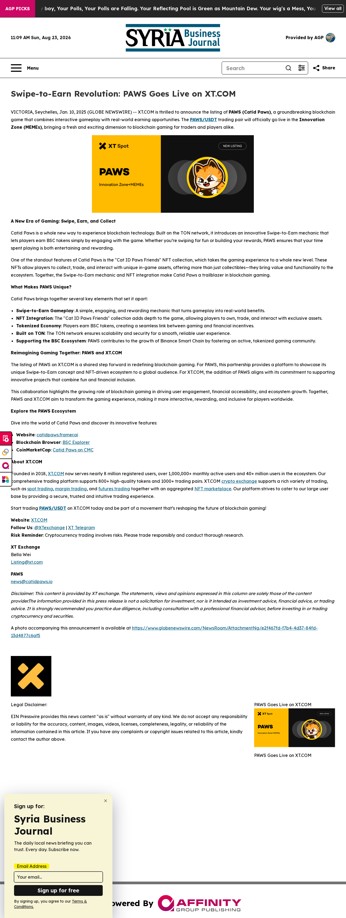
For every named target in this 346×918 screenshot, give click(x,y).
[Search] (288, 68)
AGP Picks (17, 8)
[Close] (105, 800)
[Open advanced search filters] (301, 68)
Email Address (31, 866)
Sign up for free (58, 890)
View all (332, 8)
